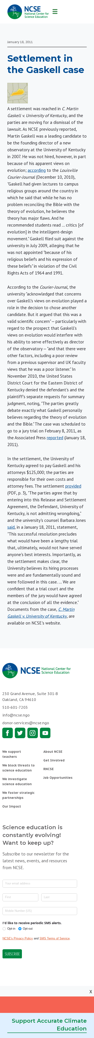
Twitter (20, 733)
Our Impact (11, 806)
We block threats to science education (18, 767)
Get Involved (54, 760)
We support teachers (11, 754)
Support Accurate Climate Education (49, 1024)
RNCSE (48, 769)
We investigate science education (17, 781)
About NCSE (52, 752)
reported (55, 437)
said (11, 527)
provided (73, 486)
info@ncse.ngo (16, 715)
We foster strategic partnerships (18, 795)
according (37, 170)
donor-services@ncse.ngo (25, 723)
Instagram (32, 733)
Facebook (7, 733)
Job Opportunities (58, 778)
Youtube (45, 733)
